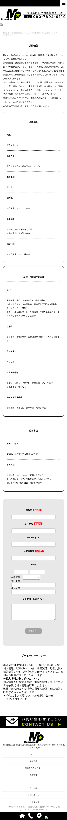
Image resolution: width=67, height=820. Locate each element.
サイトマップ (33, 802)
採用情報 (33, 775)
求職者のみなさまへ (33, 768)
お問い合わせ (33, 795)
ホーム (33, 754)
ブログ (33, 781)
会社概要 (33, 788)
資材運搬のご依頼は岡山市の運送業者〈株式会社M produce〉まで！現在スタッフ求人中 (33, 746)
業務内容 (33, 761)
